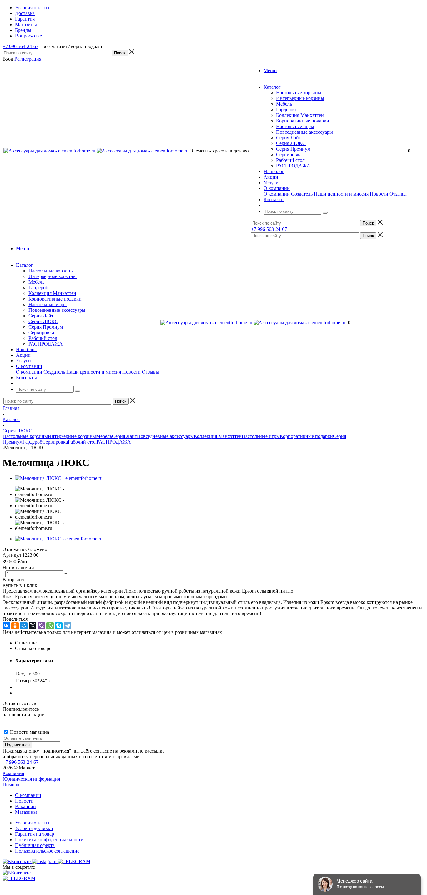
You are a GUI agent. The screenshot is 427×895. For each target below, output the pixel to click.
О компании (277, 193)
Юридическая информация (31, 779)
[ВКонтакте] (6, 625)
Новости (379, 193)
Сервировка (289, 154)
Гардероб (286, 109)
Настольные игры (295, 126)
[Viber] (41, 625)
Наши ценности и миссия (341, 193)
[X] (32, 625)
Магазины (26, 812)
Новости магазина (29, 732)
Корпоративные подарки (302, 120)
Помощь (11, 784)
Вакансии (25, 806)
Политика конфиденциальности (49, 839)
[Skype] (59, 625)
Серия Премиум (293, 149)
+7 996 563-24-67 (20, 46)
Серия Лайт (288, 137)
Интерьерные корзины (300, 98)
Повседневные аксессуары (304, 132)
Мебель (284, 104)
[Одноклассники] (15, 625)
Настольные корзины (298, 92)
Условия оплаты (32, 822)
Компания (13, 773)
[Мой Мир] (24, 625)
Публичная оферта (35, 845)
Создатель (302, 193)
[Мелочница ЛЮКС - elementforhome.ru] (59, 478)
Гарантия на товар (34, 834)
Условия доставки (34, 828)
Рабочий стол (290, 160)
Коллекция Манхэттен (300, 115)
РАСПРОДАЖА (293, 165)
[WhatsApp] (50, 625)
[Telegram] (67, 625)
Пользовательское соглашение (47, 850)
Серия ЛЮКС (291, 143)
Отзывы (398, 193)
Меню (270, 70)
